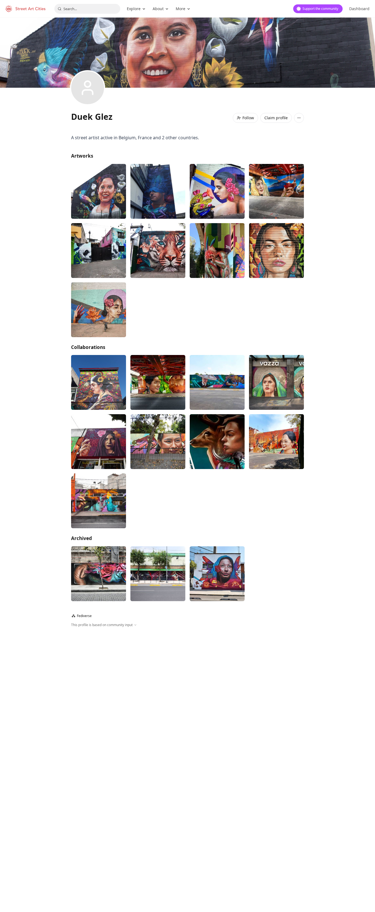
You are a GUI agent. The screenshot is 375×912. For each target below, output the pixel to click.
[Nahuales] (157, 250)
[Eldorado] (98, 191)
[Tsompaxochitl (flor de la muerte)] (98, 441)
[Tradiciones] (217, 382)
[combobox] (87, 9)
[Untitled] (217, 191)
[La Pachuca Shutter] (276, 250)
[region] (187, 687)
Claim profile (276, 117)
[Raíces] (157, 573)
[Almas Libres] (276, 441)
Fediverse (82, 615)
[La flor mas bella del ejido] (157, 441)
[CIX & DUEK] (98, 382)
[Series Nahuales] (98, 573)
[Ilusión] (98, 500)
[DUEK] (157, 191)
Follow (248, 117)
